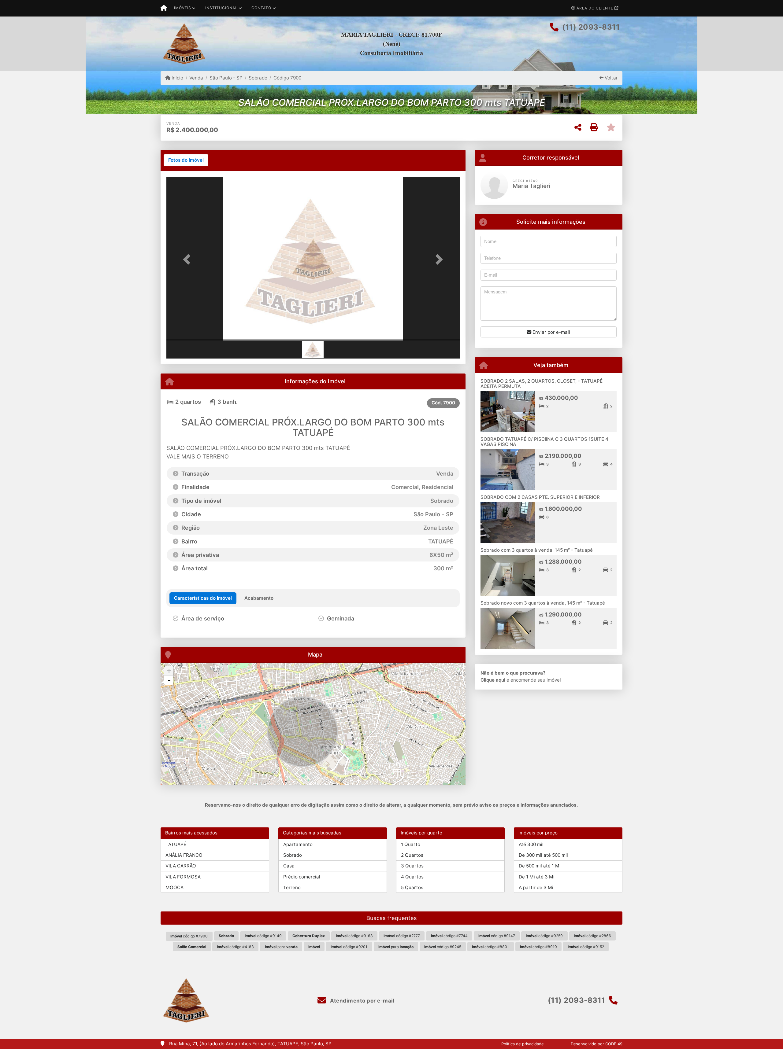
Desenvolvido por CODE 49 (596, 1043)
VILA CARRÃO (180, 866)
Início (176, 78)
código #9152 (586, 946)
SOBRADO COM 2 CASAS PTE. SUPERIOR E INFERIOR (540, 497)
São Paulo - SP (226, 78)
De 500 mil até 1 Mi (540, 866)
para (281, 946)
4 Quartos (412, 877)
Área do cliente (594, 8)
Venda (196, 78)
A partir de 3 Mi (536, 887)
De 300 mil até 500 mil (543, 855)
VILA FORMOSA (183, 877)
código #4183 (235, 946)
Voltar (610, 78)
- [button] (169, 680)
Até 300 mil (531, 844)
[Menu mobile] (164, 8)
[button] (188, 259)
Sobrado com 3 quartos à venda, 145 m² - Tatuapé (537, 550)
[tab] (186, 160)
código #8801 (490, 946)
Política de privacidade (522, 1043)
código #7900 (189, 936)
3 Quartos (412, 866)
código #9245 (442, 946)
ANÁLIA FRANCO (183, 855)
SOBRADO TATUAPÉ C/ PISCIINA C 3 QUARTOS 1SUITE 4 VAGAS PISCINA (544, 441)
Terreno (292, 887)
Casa (289, 866)
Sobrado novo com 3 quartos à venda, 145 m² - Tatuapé (543, 603)
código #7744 (449, 935)
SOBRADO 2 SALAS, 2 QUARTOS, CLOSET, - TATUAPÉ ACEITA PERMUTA (542, 383)
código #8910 (538, 946)
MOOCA (174, 887)
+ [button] (169, 671)
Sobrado (258, 78)
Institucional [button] (221, 8)
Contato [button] (261, 8)
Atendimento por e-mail (362, 1001)
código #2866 (592, 935)
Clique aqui (493, 680)
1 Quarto (410, 844)
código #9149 (263, 935)
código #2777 (402, 935)
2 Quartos (412, 855)
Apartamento (298, 844)
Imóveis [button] (182, 8)
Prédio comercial (301, 877)
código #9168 (354, 935)
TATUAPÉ (175, 844)
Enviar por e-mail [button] (550, 332)
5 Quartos (412, 887)
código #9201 (349, 946)
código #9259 (544, 935)
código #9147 (496, 935)
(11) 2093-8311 (591, 27)
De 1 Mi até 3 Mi (537, 877)
